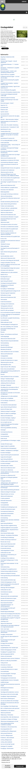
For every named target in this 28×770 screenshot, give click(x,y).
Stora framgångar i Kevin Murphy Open (9, 706)
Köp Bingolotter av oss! (6, 276)
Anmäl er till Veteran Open (6, 409)
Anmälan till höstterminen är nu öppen (9, 360)
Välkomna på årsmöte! (6, 712)
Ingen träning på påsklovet (7, 459)
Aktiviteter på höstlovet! (6, 349)
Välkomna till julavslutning (6, 196)
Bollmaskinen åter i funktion (7, 465)
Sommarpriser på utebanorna (7, 511)
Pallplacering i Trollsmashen (7, 714)
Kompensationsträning (6, 548)
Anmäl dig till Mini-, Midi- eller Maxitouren (10, 717)
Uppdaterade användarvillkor (7, 513)
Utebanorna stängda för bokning (8, 573)
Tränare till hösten (5, 594)
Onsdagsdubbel (7, 27)
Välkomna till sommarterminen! (7, 600)
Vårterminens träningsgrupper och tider (9, 721)
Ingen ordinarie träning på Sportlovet (9, 251)
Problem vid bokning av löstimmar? (8, 539)
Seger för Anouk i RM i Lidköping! (8, 366)
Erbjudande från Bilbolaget (7, 347)
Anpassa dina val (6, 762)
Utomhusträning (4, 517)
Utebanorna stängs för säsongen (8, 411)
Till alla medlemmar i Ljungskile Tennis (9, 187)
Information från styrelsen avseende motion (10, 92)
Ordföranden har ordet (6, 552)
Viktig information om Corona (7, 494)
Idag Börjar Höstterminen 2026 (7, 57)
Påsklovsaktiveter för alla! (6, 322)
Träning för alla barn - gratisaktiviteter (9, 208)
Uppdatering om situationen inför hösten (10, 160)
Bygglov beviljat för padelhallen (8, 446)
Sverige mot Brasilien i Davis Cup (8, 262)
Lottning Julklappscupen (6, 739)
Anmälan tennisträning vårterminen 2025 (10, 201)
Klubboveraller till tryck (6, 515)
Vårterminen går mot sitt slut (7, 172)
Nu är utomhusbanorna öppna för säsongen (10, 312)
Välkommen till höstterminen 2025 (8, 158)
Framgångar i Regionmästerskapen (8, 696)
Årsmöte (3, 254)
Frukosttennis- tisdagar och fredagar (9, 719)
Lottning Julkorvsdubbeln (6, 742)
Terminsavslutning (5, 343)
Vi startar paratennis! (5, 498)
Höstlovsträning (4, 577)
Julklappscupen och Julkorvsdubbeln (9, 272)
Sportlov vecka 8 (4, 111)
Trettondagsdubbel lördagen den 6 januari (10, 268)
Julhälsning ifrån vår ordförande (8, 383)
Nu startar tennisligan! (5, 463)
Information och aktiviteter (6, 358)
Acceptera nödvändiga (7, 766)
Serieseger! (3, 429)
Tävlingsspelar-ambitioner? (7, 306)
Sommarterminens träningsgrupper (8, 448)
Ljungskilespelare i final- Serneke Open (9, 647)
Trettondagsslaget (5, 336)
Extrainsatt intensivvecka (6, 500)
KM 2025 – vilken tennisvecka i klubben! (9, 119)
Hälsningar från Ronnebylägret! (7, 587)
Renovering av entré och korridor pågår (9, 694)
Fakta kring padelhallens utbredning (9, 427)
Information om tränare (6, 665)
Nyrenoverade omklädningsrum (8, 698)
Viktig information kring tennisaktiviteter (9, 340)
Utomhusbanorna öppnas (6, 591)
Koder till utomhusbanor (6, 301)
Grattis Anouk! (4, 438)
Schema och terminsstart (6, 656)
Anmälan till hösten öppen (6, 444)
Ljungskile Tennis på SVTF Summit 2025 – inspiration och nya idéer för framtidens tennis (10, 135)
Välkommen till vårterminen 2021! (8, 467)
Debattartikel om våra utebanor (7, 710)
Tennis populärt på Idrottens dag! (8, 579)
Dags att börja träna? (5, 645)
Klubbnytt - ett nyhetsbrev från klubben (9, 535)
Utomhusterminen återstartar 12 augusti (9, 216)
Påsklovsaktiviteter (5, 246)
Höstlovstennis (4, 402)
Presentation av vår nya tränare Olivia (9, 726)
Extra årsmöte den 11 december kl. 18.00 (10, 127)
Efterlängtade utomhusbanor (7, 687)
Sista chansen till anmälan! (6, 602)
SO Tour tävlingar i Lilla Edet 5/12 (8, 400)
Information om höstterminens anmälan (9, 226)
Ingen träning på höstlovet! (7, 281)
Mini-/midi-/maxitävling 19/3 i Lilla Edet (9, 326)
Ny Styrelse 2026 (4, 107)
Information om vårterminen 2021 (8, 475)
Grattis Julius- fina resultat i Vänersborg (9, 125)
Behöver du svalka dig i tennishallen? (9, 660)
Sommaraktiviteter (5, 320)
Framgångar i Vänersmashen (7, 748)
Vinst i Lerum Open (5, 629)
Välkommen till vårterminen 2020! (8, 544)
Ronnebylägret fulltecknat (6, 675)
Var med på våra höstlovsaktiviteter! (9, 404)
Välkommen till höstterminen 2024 (8, 214)
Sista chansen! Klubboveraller (7, 533)
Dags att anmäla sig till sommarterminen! (10, 454)
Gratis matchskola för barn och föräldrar (10, 351)
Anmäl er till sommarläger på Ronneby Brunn (10, 613)
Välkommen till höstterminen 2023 (8, 297)
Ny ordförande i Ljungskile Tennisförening (10, 318)
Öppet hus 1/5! (4, 105)
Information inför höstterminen (7, 170)
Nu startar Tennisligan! (5, 452)
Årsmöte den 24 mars (5, 541)
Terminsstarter (4, 299)
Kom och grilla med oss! (6, 422)
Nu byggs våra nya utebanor (7, 643)
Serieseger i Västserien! (6, 385)
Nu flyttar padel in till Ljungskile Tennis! (9, 461)
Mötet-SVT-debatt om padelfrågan (8, 413)
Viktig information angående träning (9, 525)
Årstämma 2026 (4, 109)
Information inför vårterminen (7, 189)
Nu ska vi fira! (4, 238)
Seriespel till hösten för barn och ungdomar (10, 167)
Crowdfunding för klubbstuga (7, 537)
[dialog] (14, 760)
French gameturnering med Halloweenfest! (10, 575)
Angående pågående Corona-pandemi (9, 527)
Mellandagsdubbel (5, 191)
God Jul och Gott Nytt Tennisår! (7, 744)
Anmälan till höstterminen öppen (8, 509)
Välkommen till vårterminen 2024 (8, 258)
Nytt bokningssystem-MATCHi (7, 654)
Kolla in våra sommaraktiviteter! (8, 369)
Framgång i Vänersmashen (7, 634)
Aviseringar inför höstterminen (7, 303)
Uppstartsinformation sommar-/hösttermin (10, 658)
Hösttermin (3, 59)
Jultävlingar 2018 (4, 621)
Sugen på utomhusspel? (6, 457)
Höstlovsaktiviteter (5, 142)
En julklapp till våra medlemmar (7, 558)
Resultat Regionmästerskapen (7, 611)
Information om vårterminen (7, 470)
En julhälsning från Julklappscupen (8, 731)
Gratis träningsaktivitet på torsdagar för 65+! (10, 290)
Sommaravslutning (5, 436)
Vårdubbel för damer (5, 244)
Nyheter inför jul (4, 274)
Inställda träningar (5, 682)
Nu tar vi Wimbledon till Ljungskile (8, 90)
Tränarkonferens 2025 (5, 131)
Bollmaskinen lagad (5, 278)
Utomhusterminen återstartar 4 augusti (9, 162)
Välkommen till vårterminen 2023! (8, 338)
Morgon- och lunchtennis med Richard (9, 334)
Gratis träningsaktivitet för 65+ (7, 210)
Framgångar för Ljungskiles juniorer (9, 569)
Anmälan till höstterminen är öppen (8, 598)
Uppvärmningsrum (5, 345)
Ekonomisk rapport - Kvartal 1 (7, 103)
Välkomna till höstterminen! (7, 353)
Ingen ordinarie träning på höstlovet (8, 203)
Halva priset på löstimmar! (6, 733)
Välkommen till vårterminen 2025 (8, 185)
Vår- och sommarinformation (7, 179)
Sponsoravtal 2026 (5, 114)
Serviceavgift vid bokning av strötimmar (9, 194)
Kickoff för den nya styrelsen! (7, 310)
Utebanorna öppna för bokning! (8, 97)
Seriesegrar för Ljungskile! (6, 746)
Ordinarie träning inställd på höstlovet (9, 571)
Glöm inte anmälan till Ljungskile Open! (9, 228)
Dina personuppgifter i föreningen (8, 673)
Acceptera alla (19, 766)
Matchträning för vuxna (6, 129)
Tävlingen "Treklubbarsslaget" (7, 378)
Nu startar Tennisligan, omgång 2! (8, 417)
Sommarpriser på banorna (6, 432)
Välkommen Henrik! (5, 222)
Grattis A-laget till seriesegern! (7, 546)
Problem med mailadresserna (7, 206)
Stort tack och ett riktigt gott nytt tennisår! (10, 260)
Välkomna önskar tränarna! (7, 212)
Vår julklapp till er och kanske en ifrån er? (10, 387)
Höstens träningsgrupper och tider (8, 582)
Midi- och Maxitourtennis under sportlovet (10, 708)
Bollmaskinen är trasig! (6, 295)
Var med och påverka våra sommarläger (9, 700)
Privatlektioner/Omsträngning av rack (9, 507)
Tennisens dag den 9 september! (8, 293)
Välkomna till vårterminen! (6, 623)
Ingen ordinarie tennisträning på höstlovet (10, 489)
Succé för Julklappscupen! (7, 735)
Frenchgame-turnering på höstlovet (8, 283)
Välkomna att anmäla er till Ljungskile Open (10, 236)
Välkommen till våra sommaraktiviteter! (9, 596)
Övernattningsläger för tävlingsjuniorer (9, 324)
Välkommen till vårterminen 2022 (8, 380)
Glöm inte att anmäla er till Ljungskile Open (10, 177)
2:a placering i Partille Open (7, 667)
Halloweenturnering (5, 567)
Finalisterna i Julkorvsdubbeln (7, 737)
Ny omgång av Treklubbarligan (7, 288)
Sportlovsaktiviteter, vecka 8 (7, 256)
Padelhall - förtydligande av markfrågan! (9, 450)
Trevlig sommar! (4, 662)
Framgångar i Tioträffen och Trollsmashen (10, 615)
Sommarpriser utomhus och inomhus (9, 224)
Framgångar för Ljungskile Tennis (8, 652)
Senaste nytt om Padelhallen (7, 398)
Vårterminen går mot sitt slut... (7, 231)
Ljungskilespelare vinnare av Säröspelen (10, 680)
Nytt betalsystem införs (6, 364)
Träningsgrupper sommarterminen (8, 677)
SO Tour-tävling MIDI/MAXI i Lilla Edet (9, 140)
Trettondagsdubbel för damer (7, 550)
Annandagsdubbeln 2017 (6, 729)
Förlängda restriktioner (6, 480)
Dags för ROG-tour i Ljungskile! (7, 74)
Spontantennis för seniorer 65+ (7, 138)
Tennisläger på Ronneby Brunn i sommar (10, 692)
